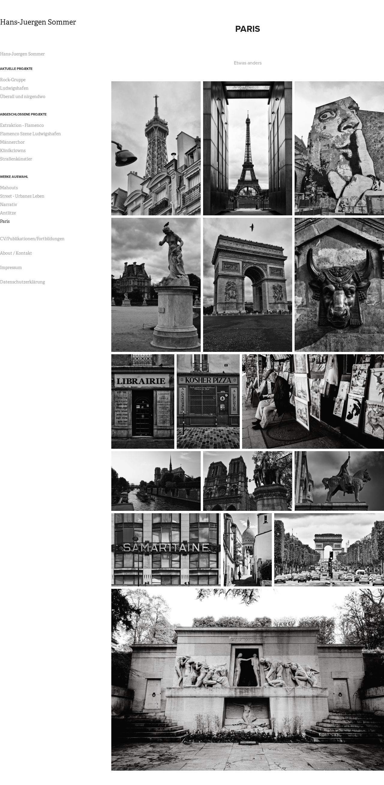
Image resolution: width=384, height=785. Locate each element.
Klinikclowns (13, 150)
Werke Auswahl (14, 176)
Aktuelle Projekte (16, 68)
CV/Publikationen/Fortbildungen (32, 238)
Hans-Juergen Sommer (38, 22)
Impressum (11, 267)
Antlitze (8, 213)
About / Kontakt (16, 253)
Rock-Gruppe (13, 79)
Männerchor (12, 142)
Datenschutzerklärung (22, 282)
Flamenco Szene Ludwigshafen (30, 133)
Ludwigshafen (14, 88)
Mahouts (9, 187)
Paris (5, 221)
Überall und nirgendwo (22, 96)
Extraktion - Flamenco (22, 125)
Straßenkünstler (16, 159)
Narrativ (8, 204)
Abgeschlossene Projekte (23, 114)
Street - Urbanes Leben (22, 196)
